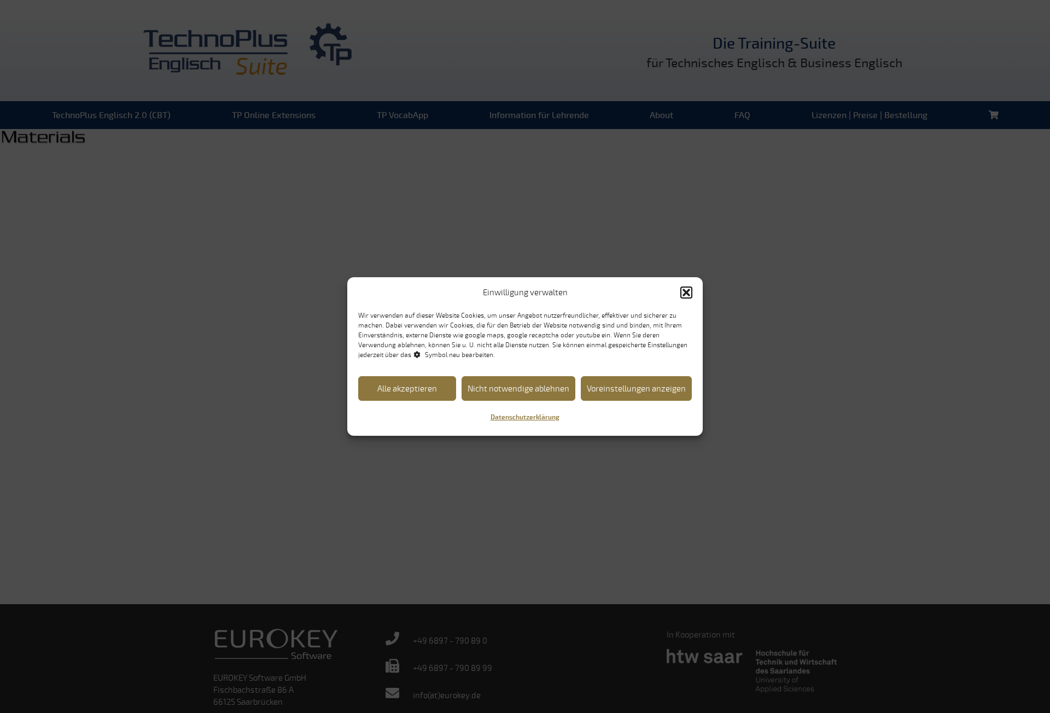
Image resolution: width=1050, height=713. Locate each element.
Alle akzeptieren (407, 389)
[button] (686, 292)
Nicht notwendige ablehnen (518, 389)
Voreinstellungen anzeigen (636, 389)
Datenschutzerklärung (525, 417)
